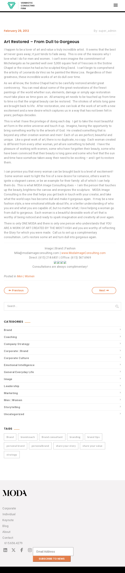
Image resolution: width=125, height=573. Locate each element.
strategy (12, 454)
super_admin (107, 30)
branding (75, 436)
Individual (8, 514)
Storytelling (12, 407)
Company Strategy (16, 344)
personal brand (16, 445)
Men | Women (26, 276)
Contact (7, 537)
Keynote (8, 520)
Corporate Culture (16, 358)
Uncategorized (14, 414)
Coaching (10, 337)
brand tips (93, 436)
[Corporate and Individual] (21, 5)
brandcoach (28, 436)
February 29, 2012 (16, 31)
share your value (92, 445)
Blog (5, 526)
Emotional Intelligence (19, 365)
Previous (17, 290)
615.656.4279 (13, 543)
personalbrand (40, 445)
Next (102, 290)
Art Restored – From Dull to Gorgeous (41, 41)
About (6, 532)
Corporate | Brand (16, 351)
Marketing (11, 393)
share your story (66, 445)
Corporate (9, 508)
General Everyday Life (19, 372)
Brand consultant (52, 436)
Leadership (11, 386)
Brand (8, 330)
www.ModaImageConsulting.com (83, 253)
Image (8, 379)
